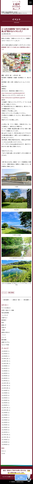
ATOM (3, 453)
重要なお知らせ (6, 332)
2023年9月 (4, 390)
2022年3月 (4, 427)
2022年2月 (4, 430)
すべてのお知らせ (6, 308)
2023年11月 (5, 385)
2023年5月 (4, 398)
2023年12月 (5, 383)
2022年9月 (4, 412)
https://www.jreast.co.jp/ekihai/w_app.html (13, 97)
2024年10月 (5, 363)
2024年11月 (5, 361)
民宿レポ (4, 325)
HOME (3, 12)
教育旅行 (4, 320)
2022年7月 (4, 417)
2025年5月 (4, 353)
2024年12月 (5, 358)
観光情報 (11, 292)
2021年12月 (5, 434)
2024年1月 (4, 380)
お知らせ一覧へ (17, 299)
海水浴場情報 (5, 312)
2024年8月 (4, 366)
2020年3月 (4, 444)
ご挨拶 (3, 330)
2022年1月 (4, 432)
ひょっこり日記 (5, 344)
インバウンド (5, 315)
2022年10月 (5, 410)
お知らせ (4, 327)
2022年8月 (4, 415)
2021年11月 (5, 437)
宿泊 (3, 322)
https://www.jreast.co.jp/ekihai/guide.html (13, 93)
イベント (4, 292)
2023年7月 (4, 395)
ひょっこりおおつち (9, 12)
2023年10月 (5, 388)
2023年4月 (4, 400)
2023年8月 (4, 393)
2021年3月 (4, 439)
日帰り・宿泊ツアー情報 (8, 310)
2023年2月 (4, 405)
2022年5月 (4, 422)
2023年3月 (4, 402)
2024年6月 (4, 371)
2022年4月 (4, 425)
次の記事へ (27, 299)
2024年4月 (4, 375)
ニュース (4, 337)
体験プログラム (6, 342)
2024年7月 (4, 368)
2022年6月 (4, 420)
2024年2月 (4, 378)
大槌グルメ (4, 317)
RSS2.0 (4, 451)
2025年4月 (4, 356)
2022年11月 (5, 407)
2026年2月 (4, 351)
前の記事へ (7, 299)
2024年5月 (4, 373)
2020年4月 (4, 442)
